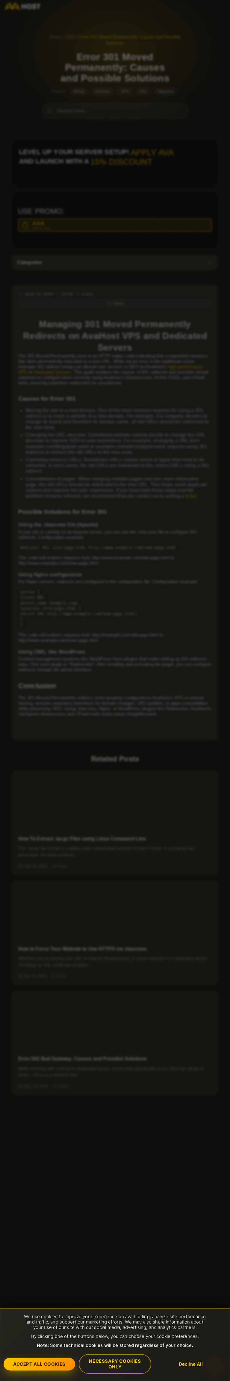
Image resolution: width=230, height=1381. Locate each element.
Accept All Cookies (39, 1364)
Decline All (191, 1364)
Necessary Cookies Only (115, 1364)
